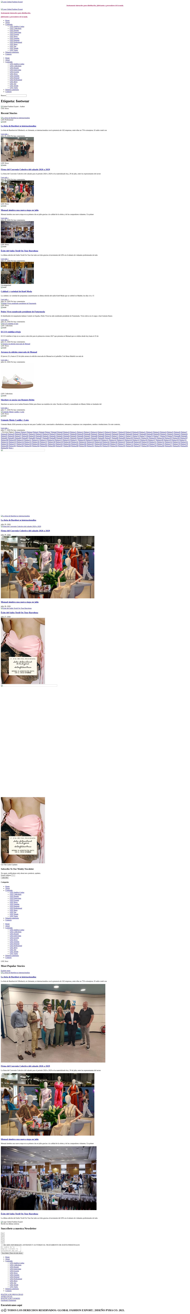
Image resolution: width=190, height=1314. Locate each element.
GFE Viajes (14, 50)
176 (160, 444)
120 (97, 440)
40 (87, 434)
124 (128, 440)
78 (163, 436)
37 (66, 434)
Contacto (8, 54)
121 (105, 440)
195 (121, 446)
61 (45, 436)
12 (80, 432)
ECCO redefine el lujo (11, 332)
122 (112, 440)
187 (59, 446)
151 (153, 442)
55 (4, 436)
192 (98, 446)
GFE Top (13, 46)
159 (28, 444)
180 (4, 446)
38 (73, 434)
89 (52, 438)
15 (101, 432)
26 (177, 432)
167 (90, 444)
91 (66, 438)
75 (142, 436)
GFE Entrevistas (15, 32)
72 (122, 436)
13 (87, 432)
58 (25, 436)
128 (159, 440)
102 (145, 438)
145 (106, 442)
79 (170, 436)
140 (67, 442)
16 (108, 432)
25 (170, 432)
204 (4, 448)
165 (75, 444)
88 (45, 438)
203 (184, 446)
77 (156, 436)
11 (73, 432)
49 (149, 434)
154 (176, 442)
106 (176, 438)
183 (28, 446)
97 (108, 438)
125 (136, 440)
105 (168, 438)
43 (108, 434)
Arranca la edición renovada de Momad (19, 352)
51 (163, 434)
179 (184, 444)
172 (129, 444)
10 (66, 432)
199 (153, 446)
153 (168, 442)
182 (20, 446)
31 (25, 434)
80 (177, 436)
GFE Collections (15, 28)
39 (80, 434)
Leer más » (5, 134)
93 (80, 438)
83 (11, 438)
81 (184, 436)
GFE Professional (16, 42)
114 (50, 440)
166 (82, 444)
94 (87, 438)
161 (43, 444)
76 (149, 436)
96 (101, 438)
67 (87, 436)
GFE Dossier (14, 30)
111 (27, 440)
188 (67, 446)
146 (114, 442)
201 (168, 446)
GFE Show (14, 44)
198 (145, 446)
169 (106, 444)
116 (66, 440)
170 (114, 444)
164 (67, 444)
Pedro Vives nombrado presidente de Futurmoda (23, 312)
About (7, 22)
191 (90, 446)
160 (35, 444)
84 (18, 438)
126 (144, 440)
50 (156, 434)
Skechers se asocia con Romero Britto (17, 400)
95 (94, 438)
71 (115, 436)
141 (75, 442)
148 (129, 442)
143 (90, 442)
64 (66, 436)
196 (129, 446)
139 (59, 442)
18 (121, 432)
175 (153, 444)
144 (98, 442)
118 (81, 440)
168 (98, 444)
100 (129, 438)
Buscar (3, 95)
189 (75, 446)
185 (43, 446)
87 (39, 438)
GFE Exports (14, 34)
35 (52, 434)
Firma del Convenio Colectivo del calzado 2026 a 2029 (25, 169)
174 (145, 444)
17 (114, 432)
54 (184, 434)
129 (167, 440)
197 (137, 446)
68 (94, 436)
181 (12, 446)
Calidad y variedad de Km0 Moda (16, 291)
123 (120, 440)
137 (43, 442)
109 (12, 440)
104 (160, 438)
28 (4, 434)
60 (39, 436)
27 (184, 432)
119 (89, 440)
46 (129, 434)
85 (25, 438)
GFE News (14, 36)
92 (73, 438)
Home (7, 20)
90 (59, 438)
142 (82, 442)
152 (160, 442)
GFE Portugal (14, 40)
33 (39, 434)
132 (4, 442)
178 (176, 444)
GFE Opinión (14, 38)
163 (59, 444)
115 (58, 440)
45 (122, 434)
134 (20, 442)
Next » (11, 448)
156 (4, 444)
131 (183, 440)
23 (156, 432)
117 (74, 440)
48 (142, 434)
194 (114, 446)
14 (94, 432)
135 (28, 442)
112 (35, 440)
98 (115, 438)
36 (59, 434)
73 (129, 436)
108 (4, 440)
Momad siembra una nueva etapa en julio (20, 210)
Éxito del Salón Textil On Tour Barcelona (19, 251)
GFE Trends (14, 48)
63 (59, 436)
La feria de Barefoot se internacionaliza (18, 126)
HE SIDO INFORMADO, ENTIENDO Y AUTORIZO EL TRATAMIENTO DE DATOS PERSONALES (42, 1245)
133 (12, 442)
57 (18, 436)
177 (168, 444)
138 (51, 442)
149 (137, 442)
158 (20, 444)
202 (176, 446)
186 (51, 446)
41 (94, 434)
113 (43, 440)
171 (121, 444)
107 (184, 438)
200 (160, 446)
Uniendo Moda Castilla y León (15, 420)
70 (108, 436)
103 (152, 438)
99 (122, 438)
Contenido (9, 24)
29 (11, 434)
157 (12, 444)
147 (121, 442)
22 (149, 432)
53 (177, 434)
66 (80, 436)
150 (145, 442)
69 (101, 436)
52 (170, 434)
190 (82, 446)
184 (35, 446)
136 (35, 442)
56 (11, 436)
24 (163, 432)
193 (106, 446)
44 (115, 434)
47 (135, 434)
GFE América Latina (17, 26)
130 (175, 440)
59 (32, 436)
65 (73, 436)
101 (137, 438)
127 (151, 440)
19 (128, 432)
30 (18, 434)
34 (45, 434)
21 (142, 432)
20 (135, 432)
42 (101, 434)
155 (184, 442)
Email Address (6, 875)
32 (32, 434)
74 (135, 436)
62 (52, 436)
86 (32, 438)
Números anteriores (12, 52)
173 (137, 444)
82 (4, 438)
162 (51, 444)
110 (20, 440)
